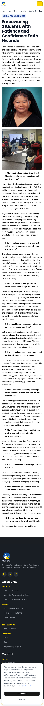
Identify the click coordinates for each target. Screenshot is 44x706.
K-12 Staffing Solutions (13, 608)
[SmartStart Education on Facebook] (16, 574)
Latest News (13, 11)
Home (4, 11)
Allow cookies (22, 694)
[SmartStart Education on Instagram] (10, 574)
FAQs (6, 638)
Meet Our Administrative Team (16, 595)
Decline (22, 699)
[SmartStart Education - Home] (18, 4)
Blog (5, 642)
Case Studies (9, 617)
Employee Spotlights (29, 11)
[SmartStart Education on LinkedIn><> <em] (4, 574)
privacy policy (26, 686)
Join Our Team (10, 629)
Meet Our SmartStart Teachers (17, 599)
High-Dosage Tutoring (13, 613)
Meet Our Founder (11, 590)
